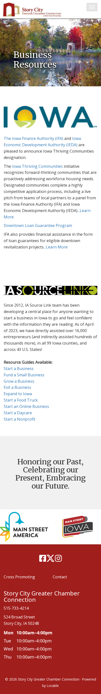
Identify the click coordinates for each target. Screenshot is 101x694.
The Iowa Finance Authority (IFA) (33, 138)
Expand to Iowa (18, 393)
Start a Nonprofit (19, 419)
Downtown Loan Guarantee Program (38, 225)
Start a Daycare (18, 412)
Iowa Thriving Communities (37, 166)
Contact (60, 577)
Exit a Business (17, 387)
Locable (53, 685)
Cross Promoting (19, 577)
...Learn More (56, 247)
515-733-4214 (16, 608)
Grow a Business (19, 381)
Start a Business (19, 368)
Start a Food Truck (21, 400)
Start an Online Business (26, 406)
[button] (92, 7)
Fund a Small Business (24, 375)
